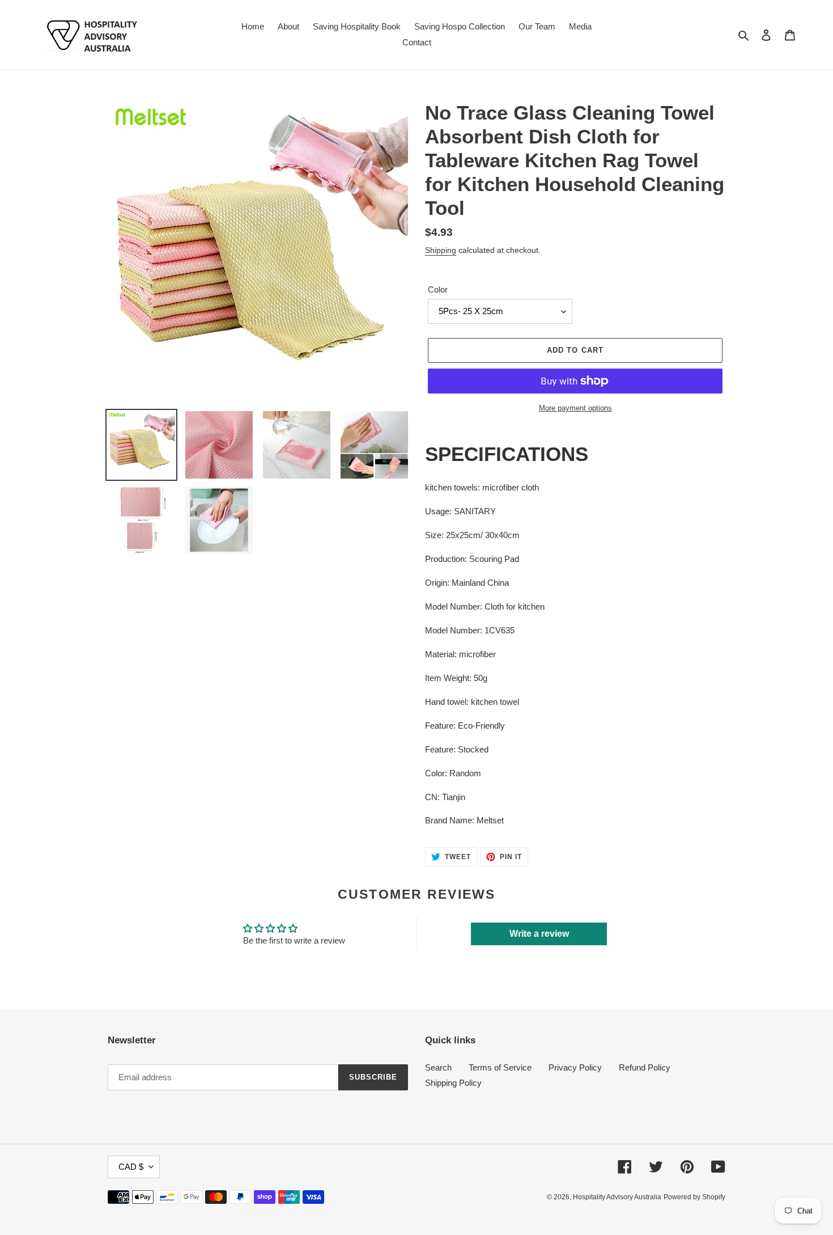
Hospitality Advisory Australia (617, 1197)
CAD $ (130, 1166)
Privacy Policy (575, 1067)
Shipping (440, 250)
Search (438, 1067)
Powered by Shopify (694, 1197)
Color (438, 289)
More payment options (575, 408)
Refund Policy (644, 1067)
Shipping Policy (453, 1083)
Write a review (539, 933)
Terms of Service (500, 1067)
